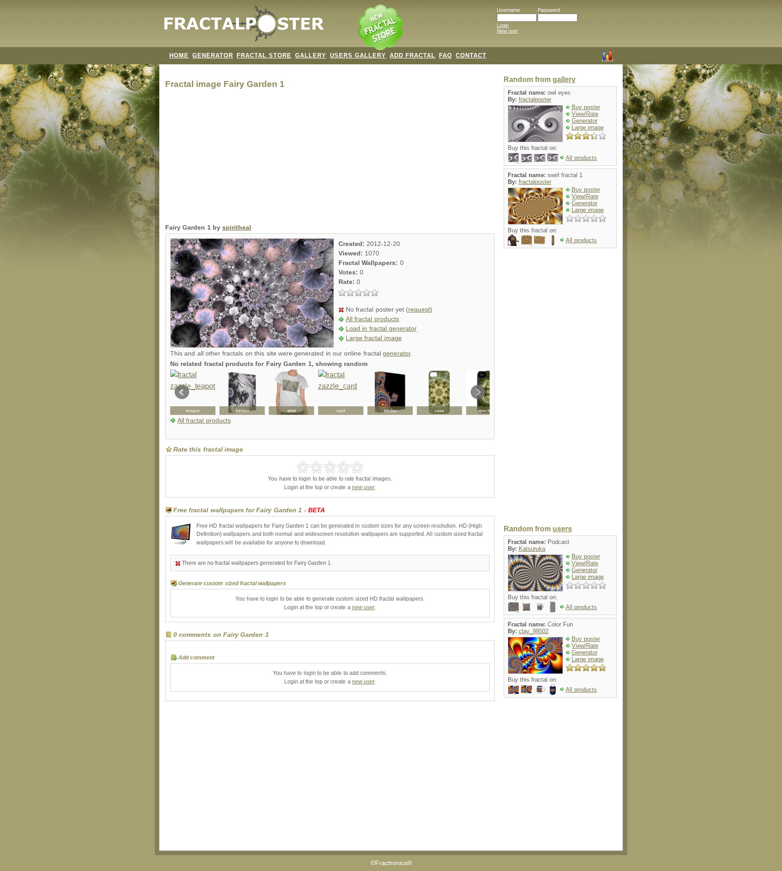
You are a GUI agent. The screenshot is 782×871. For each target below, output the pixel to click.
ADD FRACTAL (412, 55)
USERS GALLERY (358, 55)
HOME (179, 55)
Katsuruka (532, 548)
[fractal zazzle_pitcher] (539, 607)
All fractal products (372, 319)
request (419, 309)
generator (396, 353)
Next (478, 392)
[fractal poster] (539, 157)
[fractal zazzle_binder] (242, 392)
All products (581, 157)
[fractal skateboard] (552, 240)
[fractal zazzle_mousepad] (513, 607)
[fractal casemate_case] (439, 392)
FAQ (445, 55)
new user (363, 487)
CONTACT (471, 55)
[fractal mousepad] (513, 157)
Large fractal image (374, 338)
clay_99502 (533, 631)
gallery (564, 79)
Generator (584, 120)
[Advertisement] (330, 158)
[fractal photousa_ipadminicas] (552, 607)
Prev (182, 392)
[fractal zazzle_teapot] (192, 392)
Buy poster (586, 107)
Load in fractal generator (381, 328)
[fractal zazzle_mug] (539, 689)
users (562, 529)
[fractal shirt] (291, 392)
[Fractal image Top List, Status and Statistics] (607, 55)
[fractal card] (552, 157)
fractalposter (535, 99)
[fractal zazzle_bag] (552, 689)
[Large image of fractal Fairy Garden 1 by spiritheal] (252, 345)
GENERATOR (212, 55)
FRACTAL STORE (264, 55)
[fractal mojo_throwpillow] (526, 607)
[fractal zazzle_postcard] (513, 689)
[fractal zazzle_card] (340, 392)
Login (503, 25)
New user (507, 31)
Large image (588, 127)
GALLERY (310, 55)
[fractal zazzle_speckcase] (488, 392)
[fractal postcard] (526, 157)
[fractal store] (381, 28)
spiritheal (236, 227)
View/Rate (585, 114)
